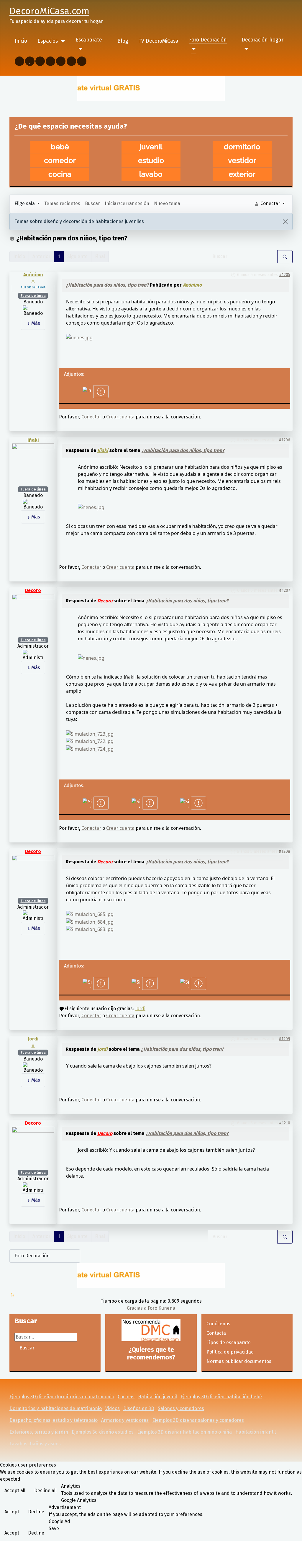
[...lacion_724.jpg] (90, 748)
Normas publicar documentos (238, 1361)
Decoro (33, 590)
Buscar (92, 203)
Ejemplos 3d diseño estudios (103, 1432)
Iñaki (33, 440)
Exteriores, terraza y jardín (38, 1432)
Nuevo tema (167, 203)
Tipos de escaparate (228, 1342)
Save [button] (54, 1528)
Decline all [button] (45, 1490)
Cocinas (126, 1396)
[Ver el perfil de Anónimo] (33, 281)
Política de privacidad (230, 1352)
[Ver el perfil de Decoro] (33, 615)
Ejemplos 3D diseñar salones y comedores (198, 1420)
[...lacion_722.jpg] (90, 741)
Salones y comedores (181, 1408)
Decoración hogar (262, 40)
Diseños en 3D (138, 1408)
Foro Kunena (161, 1308)
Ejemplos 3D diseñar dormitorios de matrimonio (61, 1396)
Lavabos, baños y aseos (35, 1444)
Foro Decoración (208, 40)
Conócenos (218, 1323)
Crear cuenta (120, 417)
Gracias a (137, 1308)
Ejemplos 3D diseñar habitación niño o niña (184, 1432)
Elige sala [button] (25, 203)
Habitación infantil (255, 1432)
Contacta (216, 1333)
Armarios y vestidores (125, 1420)
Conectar (91, 417)
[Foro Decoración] (192, 49)
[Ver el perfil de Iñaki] (33, 464)
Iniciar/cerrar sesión (127, 203)
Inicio (21, 41)
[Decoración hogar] (245, 49)
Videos (112, 1408)
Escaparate (89, 40)
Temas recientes (62, 203)
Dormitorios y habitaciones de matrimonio (55, 1408)
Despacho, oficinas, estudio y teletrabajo (53, 1420)
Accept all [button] (14, 1490)
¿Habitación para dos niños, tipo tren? (107, 285)
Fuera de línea (33, 296)
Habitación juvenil (157, 1396)
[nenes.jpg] (79, 337)
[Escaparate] (79, 49)
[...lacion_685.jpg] (90, 913)
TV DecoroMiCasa (158, 41)
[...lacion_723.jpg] (90, 733)
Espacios (47, 41)
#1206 (284, 440)
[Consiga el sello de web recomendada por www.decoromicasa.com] (150, 1330)
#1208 (284, 851)
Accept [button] (11, 1512)
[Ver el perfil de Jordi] (33, 1045)
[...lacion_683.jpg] (90, 929)
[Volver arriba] (294, 1533)
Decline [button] (36, 1512)
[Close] (285, 221)
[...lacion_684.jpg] (90, 921)
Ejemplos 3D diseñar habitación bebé (221, 1396)
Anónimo (33, 274)
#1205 (284, 274)
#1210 (284, 1123)
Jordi (140, 1008)
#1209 (284, 1038)
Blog (122, 41)
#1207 (284, 590)
